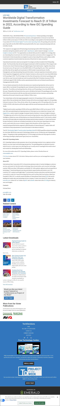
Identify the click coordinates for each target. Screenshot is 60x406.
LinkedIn (32, 180)
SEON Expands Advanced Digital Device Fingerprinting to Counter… (15, 216)
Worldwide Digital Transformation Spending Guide (26, 42)
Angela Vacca (6, 113)
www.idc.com (6, 180)
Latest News (6, 15)
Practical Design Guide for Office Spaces (19, 241)
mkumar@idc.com (8, 153)
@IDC (25, 180)
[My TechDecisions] (30, 8)
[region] (30, 400)
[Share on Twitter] (8, 201)
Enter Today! (30, 383)
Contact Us (28, 331)
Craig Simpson (30, 51)
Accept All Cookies (39, 403)
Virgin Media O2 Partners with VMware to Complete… (6, 215)
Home (28, 326)
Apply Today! (9, 298)
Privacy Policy (13, 400)
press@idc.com (7, 192)
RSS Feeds (28, 335)
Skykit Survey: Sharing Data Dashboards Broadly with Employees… (17, 229)
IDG (46, 176)
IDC (11, 42)
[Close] (57, 397)
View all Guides (28, 363)
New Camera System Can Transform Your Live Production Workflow (19, 257)
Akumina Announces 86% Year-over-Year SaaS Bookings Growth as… (7, 230)
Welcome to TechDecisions (28, 328)
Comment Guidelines (29, 333)
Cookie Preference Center (25, 403)
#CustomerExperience (30, 35)
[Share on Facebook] (4, 201)
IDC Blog (46, 180)
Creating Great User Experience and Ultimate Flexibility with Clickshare (19, 271)
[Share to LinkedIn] (12, 201)
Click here (5, 156)
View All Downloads (8, 284)
